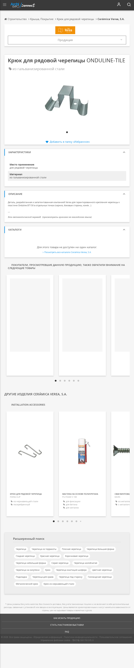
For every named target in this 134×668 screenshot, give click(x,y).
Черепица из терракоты (44, 549)
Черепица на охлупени (28, 569)
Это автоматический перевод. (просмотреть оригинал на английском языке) (50, 217)
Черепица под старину (70, 576)
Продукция (65, 40)
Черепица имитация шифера (71, 569)
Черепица (21, 549)
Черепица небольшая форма (31, 563)
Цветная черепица (102, 569)
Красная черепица (49, 556)
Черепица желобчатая (85, 563)
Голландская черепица (100, 576)
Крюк (47, 569)
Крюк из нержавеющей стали (59, 583)
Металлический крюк (27, 583)
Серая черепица (59, 563)
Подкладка (21, 576)
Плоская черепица (71, 549)
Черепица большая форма (100, 549)
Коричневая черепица (76, 556)
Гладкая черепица (25, 556)
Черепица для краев (42, 576)
